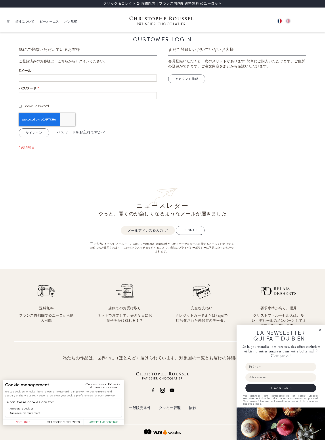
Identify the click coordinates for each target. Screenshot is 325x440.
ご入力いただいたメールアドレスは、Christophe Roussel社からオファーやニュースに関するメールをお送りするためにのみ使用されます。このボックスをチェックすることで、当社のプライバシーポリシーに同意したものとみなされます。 (162, 247)
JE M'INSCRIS (281, 388)
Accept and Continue (104, 422)
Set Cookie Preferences (63, 422)
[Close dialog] (320, 330)
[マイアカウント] (307, 21)
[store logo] (161, 21)
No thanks (23, 422)
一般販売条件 (140, 408)
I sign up (190, 230)
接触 (192, 408)
